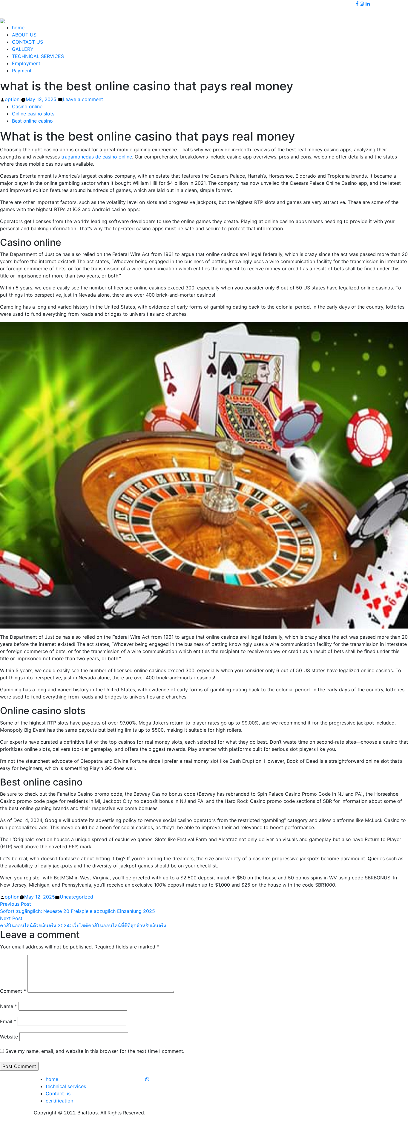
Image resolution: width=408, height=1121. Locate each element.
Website (9, 1037)
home (18, 27)
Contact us (58, 1093)
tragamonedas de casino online (96, 157)
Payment (22, 71)
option (12, 99)
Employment (26, 63)
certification (59, 1101)
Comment (13, 991)
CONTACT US (27, 42)
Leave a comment (83, 99)
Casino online (27, 106)
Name (8, 1006)
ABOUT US (24, 35)
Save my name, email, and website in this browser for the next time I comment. (94, 1051)
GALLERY (22, 49)
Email (8, 1021)
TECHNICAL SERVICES (38, 56)
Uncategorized (76, 897)
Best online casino (32, 121)
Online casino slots (33, 114)
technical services (66, 1086)
